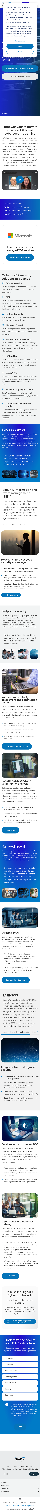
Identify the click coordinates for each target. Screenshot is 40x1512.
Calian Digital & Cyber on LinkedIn (21, 1321)
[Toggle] (37, 4)
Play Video (20, 179)
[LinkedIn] (20, 1499)
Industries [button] (5, 1485)
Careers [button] (4, 1482)
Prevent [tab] (5, 524)
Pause (5, 113)
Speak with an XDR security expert (20, 68)
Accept (20, 46)
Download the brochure (20, 76)
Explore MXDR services (20, 257)
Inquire (33, 1474)
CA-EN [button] (5, 1474)
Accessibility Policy (27, 1505)
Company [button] (5, 1492)
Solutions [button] (5, 1488)
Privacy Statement (12, 1505)
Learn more (10, 830)
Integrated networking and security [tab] (15, 1032)
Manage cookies (20, 41)
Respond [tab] (22, 524)
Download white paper (16, 980)
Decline (20, 51)
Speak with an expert (11, 595)
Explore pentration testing (17, 746)
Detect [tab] (14, 524)
